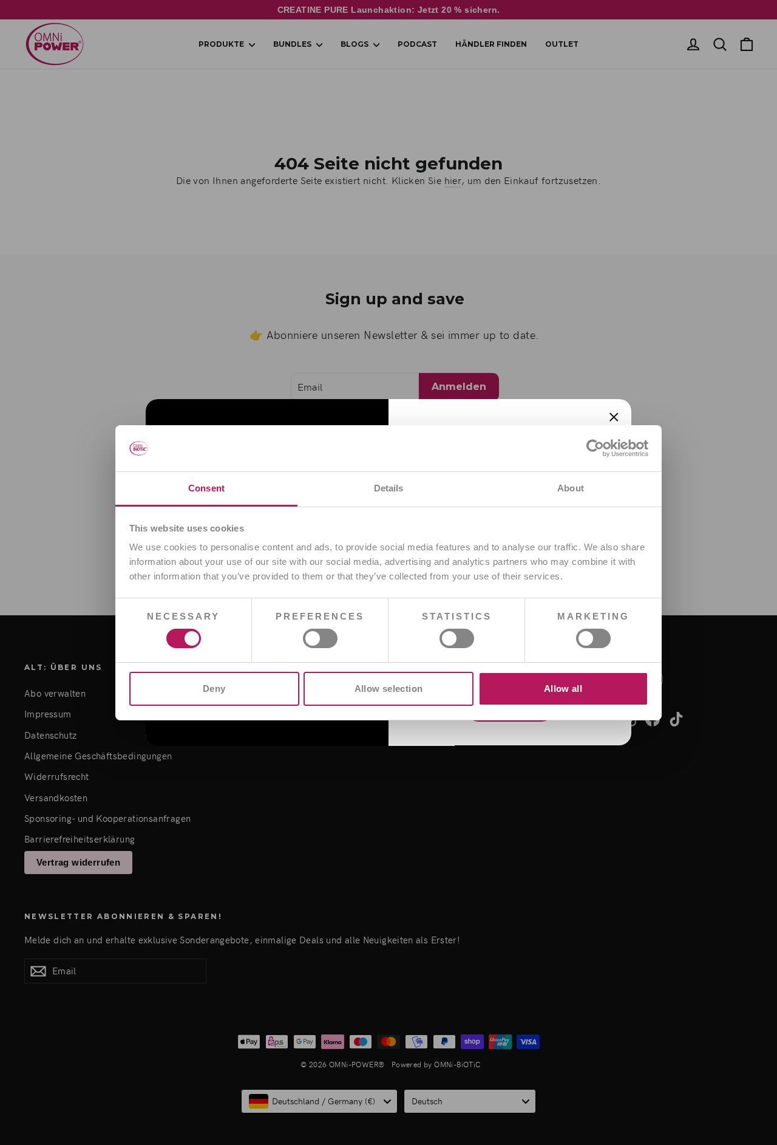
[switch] (320, 638)
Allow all (563, 688)
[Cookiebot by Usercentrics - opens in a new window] (595, 448)
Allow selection (389, 688)
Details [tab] (389, 488)
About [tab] (570, 488)
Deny (214, 688)
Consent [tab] (206, 488)
